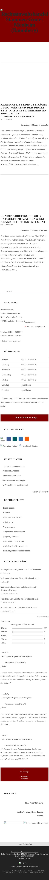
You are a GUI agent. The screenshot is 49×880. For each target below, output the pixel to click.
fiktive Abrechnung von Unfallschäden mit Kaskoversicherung (18, 588)
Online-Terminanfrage (26, 417)
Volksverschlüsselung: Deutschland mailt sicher (20, 578)
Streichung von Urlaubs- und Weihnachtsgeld (19, 599)
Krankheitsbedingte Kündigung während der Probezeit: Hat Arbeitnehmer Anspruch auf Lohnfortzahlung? (24, 110)
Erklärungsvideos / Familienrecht (16, 551)
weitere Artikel (42, 616)
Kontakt (6, 870)
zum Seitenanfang (25, 844)
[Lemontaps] (3, 439)
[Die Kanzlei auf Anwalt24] (29, 447)
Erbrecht (6, 513)
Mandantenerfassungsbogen (13, 480)
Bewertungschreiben (24, 777)
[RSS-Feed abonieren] (27, 439)
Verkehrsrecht (9, 527)
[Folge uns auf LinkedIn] (21, 439)
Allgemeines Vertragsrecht (14, 532)
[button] (24, 46)
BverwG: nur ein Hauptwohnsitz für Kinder (19, 607)
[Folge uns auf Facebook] (9, 439)
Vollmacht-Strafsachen (11, 475)
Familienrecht (8, 508)
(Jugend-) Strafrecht (11, 536)
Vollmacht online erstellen (14, 467)
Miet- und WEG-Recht (12, 517)
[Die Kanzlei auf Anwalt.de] (10, 447)
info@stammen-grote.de (10, 341)
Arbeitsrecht (8, 522)
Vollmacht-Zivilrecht (10, 471)
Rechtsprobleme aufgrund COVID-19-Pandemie (21, 569)
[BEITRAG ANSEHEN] (25, 83)
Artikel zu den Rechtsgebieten (15, 546)
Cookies (19, 872)
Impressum (9, 872)
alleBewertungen (24, 771)
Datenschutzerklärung (34, 872)
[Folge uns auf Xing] (15, 439)
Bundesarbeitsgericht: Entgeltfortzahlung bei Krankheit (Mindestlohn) (23, 218)
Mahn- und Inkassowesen (13, 541)
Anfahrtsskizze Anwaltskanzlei (15, 485)
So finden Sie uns (19, 870)
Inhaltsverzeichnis (36, 870)
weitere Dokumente (40, 492)
